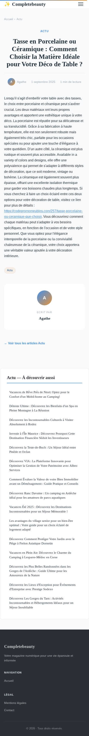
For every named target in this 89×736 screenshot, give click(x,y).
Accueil (8, 19)
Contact (9, 710)
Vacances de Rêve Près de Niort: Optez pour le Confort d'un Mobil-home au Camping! (39, 394)
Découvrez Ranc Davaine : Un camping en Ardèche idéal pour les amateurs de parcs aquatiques (42, 495)
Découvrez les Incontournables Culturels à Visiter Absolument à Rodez (41, 422)
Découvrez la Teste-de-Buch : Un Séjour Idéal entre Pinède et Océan (42, 449)
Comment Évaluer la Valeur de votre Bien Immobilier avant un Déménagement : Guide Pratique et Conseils (43, 481)
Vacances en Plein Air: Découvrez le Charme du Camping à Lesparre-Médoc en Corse (40, 555)
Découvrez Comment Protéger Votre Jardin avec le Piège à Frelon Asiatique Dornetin (42, 541)
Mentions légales (15, 703)
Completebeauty (25, 4)
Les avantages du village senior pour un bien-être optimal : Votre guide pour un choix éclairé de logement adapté (41, 525)
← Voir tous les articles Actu (24, 343)
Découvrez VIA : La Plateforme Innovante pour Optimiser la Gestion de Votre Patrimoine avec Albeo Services (43, 465)
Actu (19, 19)
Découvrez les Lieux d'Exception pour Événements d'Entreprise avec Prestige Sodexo (42, 587)
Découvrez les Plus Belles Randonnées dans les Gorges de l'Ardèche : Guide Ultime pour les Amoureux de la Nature (40, 571)
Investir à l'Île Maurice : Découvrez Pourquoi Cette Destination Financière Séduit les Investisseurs (42, 436)
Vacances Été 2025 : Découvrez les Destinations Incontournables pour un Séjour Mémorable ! (40, 509)
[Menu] (81, 4)
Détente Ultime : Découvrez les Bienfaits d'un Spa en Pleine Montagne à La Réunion (43, 408)
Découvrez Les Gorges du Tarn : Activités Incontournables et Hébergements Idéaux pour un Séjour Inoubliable (41, 603)
